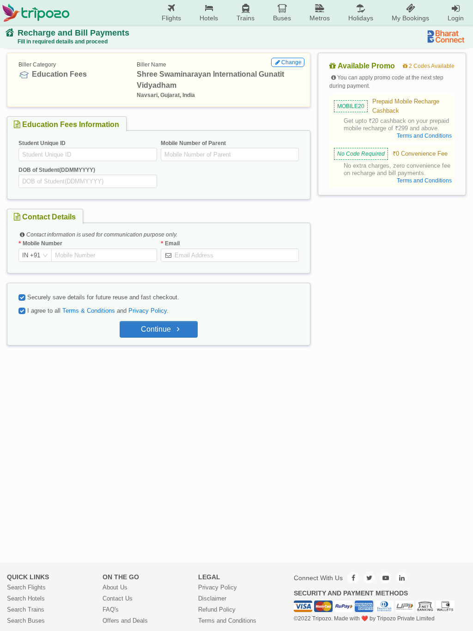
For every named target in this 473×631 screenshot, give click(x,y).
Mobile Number (42, 243)
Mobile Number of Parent (193, 143)
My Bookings (410, 18)
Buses (282, 18)
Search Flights (26, 587)
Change (291, 62)
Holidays (360, 18)
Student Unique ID (42, 143)
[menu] (271, 12)
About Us (115, 587)
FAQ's (111, 609)
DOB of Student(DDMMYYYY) (56, 170)
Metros (319, 18)
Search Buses (26, 620)
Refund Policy (217, 609)
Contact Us (118, 598)
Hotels (209, 18)
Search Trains (25, 609)
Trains (245, 18)
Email (172, 243)
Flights (171, 18)
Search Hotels (26, 598)
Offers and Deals (125, 620)
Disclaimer (212, 598)
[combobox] (31, 255)
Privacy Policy (147, 310)
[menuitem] (171, 12)
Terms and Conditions (227, 620)
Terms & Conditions (88, 310)
